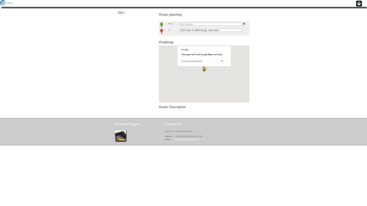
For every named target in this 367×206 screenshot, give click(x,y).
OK (222, 61)
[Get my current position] (244, 24)
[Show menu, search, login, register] (359, 6)
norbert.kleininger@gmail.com (187, 139)
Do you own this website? (191, 61)
